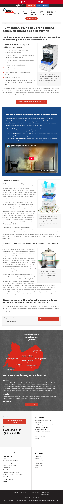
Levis (47, 384)
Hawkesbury (37, 396)
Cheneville (28, 382)
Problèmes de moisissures (42, 434)
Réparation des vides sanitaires (43, 431)
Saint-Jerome (19, 390)
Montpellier (21, 386)
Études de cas (38, 465)
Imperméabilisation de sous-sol (43, 420)
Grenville (53, 382)
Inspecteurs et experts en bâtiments (13, 474)
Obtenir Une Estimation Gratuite (14, 421)
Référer (5, 481)
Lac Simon (32, 384)
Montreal (26, 386)
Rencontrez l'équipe (8, 463)
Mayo (51, 384)
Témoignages (38, 458)
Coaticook (33, 382)
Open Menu (30, 18)
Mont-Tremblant (8, 386)
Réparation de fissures (40, 429)
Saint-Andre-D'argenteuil (40, 388)
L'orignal (42, 396)
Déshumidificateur (11, 321)
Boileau (12, 382)
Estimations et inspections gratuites (51, 12)
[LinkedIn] (8, 433)
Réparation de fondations (41, 427)
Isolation (37, 438)
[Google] (4, 433)
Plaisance (13, 388)
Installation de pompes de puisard (44, 425)
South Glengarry (8, 398)
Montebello (15, 386)
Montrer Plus (32, 405)
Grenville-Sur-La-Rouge (10, 384)
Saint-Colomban (51, 388)
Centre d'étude (39, 441)
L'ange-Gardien (26, 384)
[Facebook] (14, 433)
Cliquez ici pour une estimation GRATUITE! (31, 101)
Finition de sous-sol (40, 436)
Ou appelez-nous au (9, 427)
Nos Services (16, 12)
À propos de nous (33, 12)
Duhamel (39, 382)
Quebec (18, 388)
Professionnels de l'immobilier (11, 472)
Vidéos (36, 467)
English (39, 5)
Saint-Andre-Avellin (29, 388)
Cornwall (9, 396)
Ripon (22, 388)
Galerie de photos (39, 461)
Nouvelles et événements (10, 465)
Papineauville (7, 388)
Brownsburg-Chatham (19, 382)
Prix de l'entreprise (8, 479)
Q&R (4, 458)
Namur (40, 386)
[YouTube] (18, 433)
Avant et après (38, 463)
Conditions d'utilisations (45, 500)
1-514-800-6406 (45, 494)
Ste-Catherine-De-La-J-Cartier (37, 390)
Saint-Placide (26, 390)
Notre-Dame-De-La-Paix (49, 386)
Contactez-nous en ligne (10, 416)
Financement (6, 467)
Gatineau (48, 382)
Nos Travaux (25, 12)
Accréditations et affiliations (10, 460)
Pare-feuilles (38, 422)
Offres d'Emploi (7, 477)
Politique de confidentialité (31, 500)
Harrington (18, 384)
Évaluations (38, 456)
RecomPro (6, 470)
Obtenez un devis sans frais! (48, 319)
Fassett (43, 382)
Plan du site (56, 500)
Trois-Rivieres (48, 390)
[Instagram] (11, 433)
